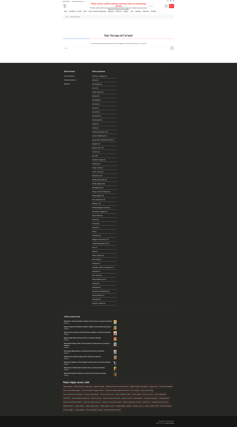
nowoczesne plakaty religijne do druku (93, 390)
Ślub (93, 231)
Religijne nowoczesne (98, 239)
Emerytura (95, 263)
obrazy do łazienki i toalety (122, 394)
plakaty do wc (147, 402)
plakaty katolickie (68, 406)
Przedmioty (95, 235)
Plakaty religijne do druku (107, 406)
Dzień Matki (95, 259)
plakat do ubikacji (96, 398)
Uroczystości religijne (98, 211)
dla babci (94, 96)
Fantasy (94, 128)
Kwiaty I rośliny (96, 168)
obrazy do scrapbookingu (91, 394)
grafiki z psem (153, 386)
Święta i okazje (96, 255)
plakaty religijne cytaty (92, 406)
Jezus (93, 156)
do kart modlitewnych (98, 136)
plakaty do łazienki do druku (160, 402)
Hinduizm (111, 11)
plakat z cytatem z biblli (151, 406)
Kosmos (125, 11)
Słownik (153, 11)
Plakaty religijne (96, 184)
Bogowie (138, 11)
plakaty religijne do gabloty (123, 406)
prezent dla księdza (165, 406)
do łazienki (95, 116)
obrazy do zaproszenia (107, 394)
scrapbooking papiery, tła (99, 243)
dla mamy (95, 104)
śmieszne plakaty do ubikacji (94, 410)
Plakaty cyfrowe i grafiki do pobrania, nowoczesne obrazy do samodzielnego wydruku (118, 4)
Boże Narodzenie (97, 199)
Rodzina (94, 124)
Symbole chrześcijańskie (99, 291)
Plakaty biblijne (138, 398)
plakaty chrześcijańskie (151, 398)
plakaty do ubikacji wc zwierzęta (132, 402)
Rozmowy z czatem (75, 11)
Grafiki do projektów (98, 132)
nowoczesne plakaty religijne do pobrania (117, 390)
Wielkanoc (95, 203)
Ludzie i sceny (96, 172)
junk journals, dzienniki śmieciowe (102, 140)
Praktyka (146, 11)
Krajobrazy (95, 164)
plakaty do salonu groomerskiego (111, 402)
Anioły (94, 80)
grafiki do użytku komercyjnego (139, 386)
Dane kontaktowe (69, 76)
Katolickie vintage (97, 160)
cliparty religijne (68, 386)
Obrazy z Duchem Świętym (100, 192)
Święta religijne (96, 195)
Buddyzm (118, 11)
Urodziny (94, 283)
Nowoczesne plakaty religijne (72, 390)
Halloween (95, 271)
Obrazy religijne (136, 394)
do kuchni (95, 112)
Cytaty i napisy (96, 92)
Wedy (85, 11)
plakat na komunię (127, 398)
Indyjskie (94, 144)
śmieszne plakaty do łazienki (112, 410)
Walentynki (95, 287)
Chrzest (94, 219)
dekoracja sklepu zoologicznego (83, 386)
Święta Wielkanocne (98, 279)
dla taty (94, 108)
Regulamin (67, 84)
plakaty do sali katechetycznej (92, 402)
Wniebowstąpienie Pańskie (100, 207)
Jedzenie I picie (96, 148)
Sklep (65, 11)
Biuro (93, 88)
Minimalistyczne (97, 188)
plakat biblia (67, 398)
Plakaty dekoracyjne (98, 180)
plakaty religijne (79, 406)
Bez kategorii (96, 84)
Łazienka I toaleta (97, 303)
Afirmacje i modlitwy (98, 76)
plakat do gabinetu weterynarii (80, 398)
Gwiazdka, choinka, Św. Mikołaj (101, 267)
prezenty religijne (68, 410)
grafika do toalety (99, 386)
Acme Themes (169, 423)
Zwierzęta (95, 299)
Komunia (94, 223)
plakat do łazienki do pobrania (111, 398)
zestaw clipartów (80, 410)
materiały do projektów (165, 386)
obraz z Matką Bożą (160, 394)
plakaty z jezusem (138, 406)
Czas (131, 11)
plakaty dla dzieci (164, 398)
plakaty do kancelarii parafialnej (73, 402)
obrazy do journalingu (147, 390)
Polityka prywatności (70, 80)
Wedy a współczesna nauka (97, 11)
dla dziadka (95, 100)
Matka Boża (95, 176)
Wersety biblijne (97, 295)
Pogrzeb (94, 227)
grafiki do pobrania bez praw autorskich (117, 386)
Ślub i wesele (96, 275)
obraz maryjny (135, 390)
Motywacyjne (96, 120)
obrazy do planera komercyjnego (73, 394)
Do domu (95, 152)
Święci (94, 251)
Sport (93, 247)
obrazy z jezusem (148, 394)
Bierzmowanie (96, 215)
